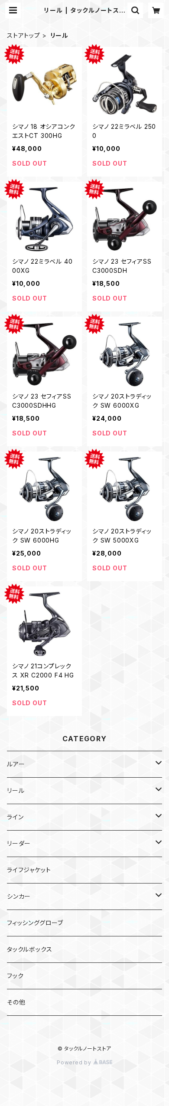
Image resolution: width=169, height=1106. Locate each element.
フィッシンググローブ (35, 922)
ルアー (16, 764)
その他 (16, 1002)
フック (15, 975)
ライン (15, 817)
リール (15, 790)
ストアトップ (23, 35)
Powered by (75, 1062)
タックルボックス (29, 949)
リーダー (19, 843)
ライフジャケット (29, 870)
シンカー (19, 896)
